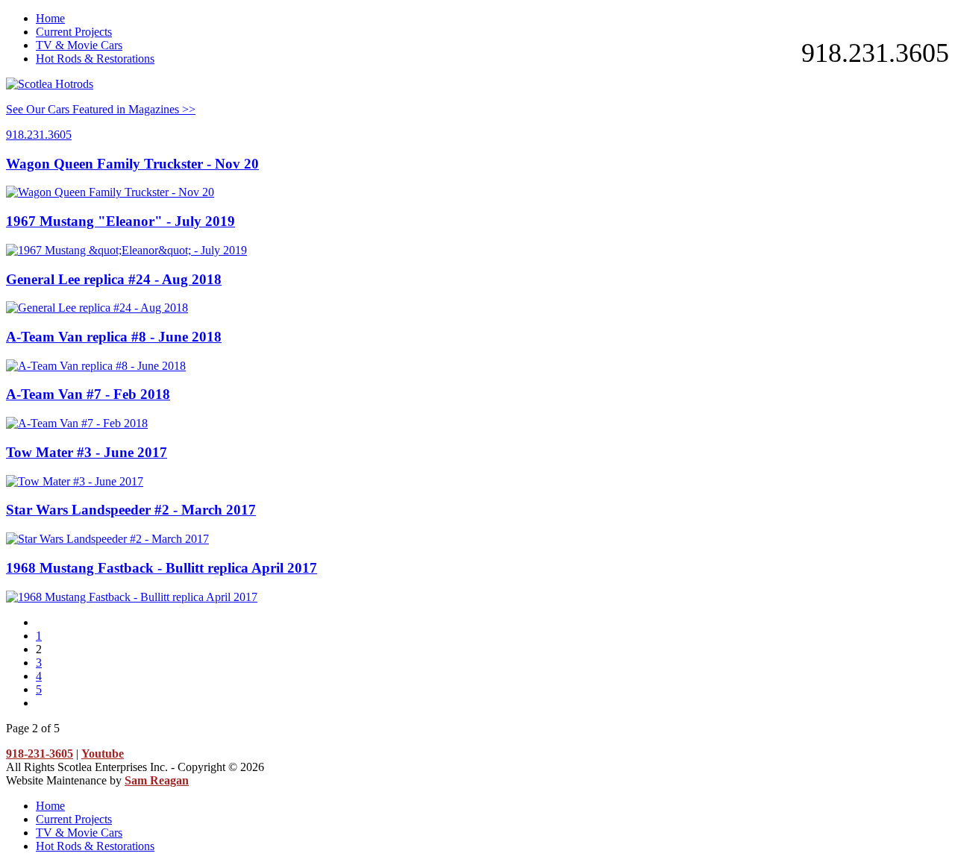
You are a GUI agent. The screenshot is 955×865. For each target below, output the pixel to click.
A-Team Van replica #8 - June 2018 (114, 337)
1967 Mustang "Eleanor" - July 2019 (120, 221)
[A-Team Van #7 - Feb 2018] (77, 423)
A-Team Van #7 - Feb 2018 (88, 394)
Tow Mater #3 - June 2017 (86, 452)
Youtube (102, 753)
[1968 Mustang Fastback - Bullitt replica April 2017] (131, 597)
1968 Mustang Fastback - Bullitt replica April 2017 (161, 568)
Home (50, 18)
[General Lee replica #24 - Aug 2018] (97, 307)
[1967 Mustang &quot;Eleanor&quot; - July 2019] (126, 250)
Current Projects (74, 31)
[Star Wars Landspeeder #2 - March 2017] (107, 538)
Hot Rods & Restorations (95, 58)
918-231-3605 (39, 753)
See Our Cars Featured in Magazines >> (100, 109)
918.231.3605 (875, 53)
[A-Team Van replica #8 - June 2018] (96, 365)
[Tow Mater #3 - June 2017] (74, 481)
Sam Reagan (157, 780)
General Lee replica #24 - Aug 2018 (114, 279)
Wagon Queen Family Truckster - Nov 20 (132, 164)
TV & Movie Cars (79, 45)
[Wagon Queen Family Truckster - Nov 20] (110, 192)
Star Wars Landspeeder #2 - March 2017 (131, 510)
